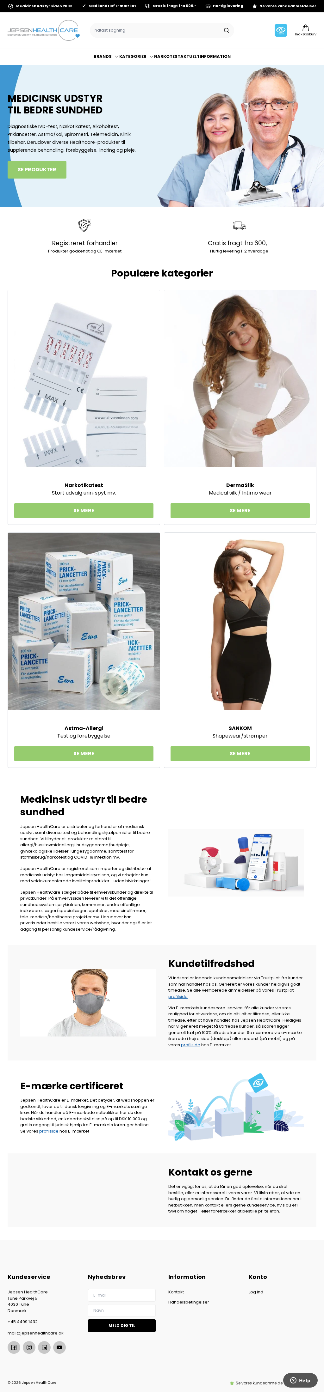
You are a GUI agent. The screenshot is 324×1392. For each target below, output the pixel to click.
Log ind (256, 1292)
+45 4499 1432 (23, 1322)
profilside (178, 997)
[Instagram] (29, 1347)
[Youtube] (59, 1347)
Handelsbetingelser (188, 1302)
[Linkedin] (44, 1347)
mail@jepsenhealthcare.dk (36, 1333)
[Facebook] (14, 1347)
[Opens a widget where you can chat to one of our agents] (300, 1381)
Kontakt (176, 1292)
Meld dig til (122, 1325)
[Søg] (226, 30)
